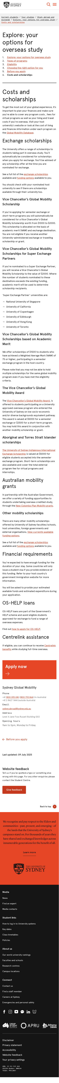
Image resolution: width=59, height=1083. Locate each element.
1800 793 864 (26, 697)
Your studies (27, 17)
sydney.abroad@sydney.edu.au (16, 708)
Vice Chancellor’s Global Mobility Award (28, 400)
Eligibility (12, 64)
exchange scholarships (36, 174)
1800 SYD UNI (12, 697)
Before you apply (16, 71)
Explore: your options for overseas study (34, 20)
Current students (9, 17)
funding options (25, 177)
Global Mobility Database (20, 132)
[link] (29, 898)
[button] (48, 5)
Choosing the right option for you (25, 67)
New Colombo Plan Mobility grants (34, 505)
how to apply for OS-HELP (26, 629)
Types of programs (17, 60)
